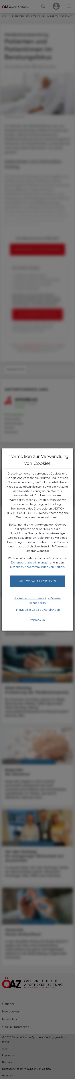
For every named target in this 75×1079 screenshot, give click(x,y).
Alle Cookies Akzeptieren (37, 581)
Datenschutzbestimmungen (30, 562)
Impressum (37, 620)
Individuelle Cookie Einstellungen (38, 609)
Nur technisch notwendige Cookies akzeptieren (37, 600)
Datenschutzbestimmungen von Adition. (37, 567)
